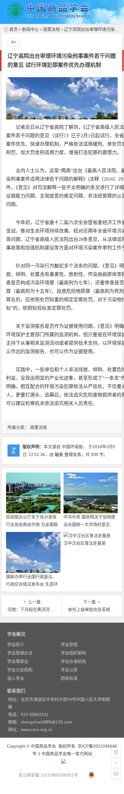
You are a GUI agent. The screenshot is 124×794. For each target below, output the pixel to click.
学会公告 (69, 669)
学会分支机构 (20, 669)
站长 (59, 454)
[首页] (116, 752)
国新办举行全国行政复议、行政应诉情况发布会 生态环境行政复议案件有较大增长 (32, 584)
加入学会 (15, 678)
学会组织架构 (73, 652)
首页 (13, 29)
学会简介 (15, 644)
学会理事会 (17, 661)
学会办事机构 (73, 661)
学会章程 (69, 644)
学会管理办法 (20, 652)
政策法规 (51, 29)
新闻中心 (30, 29)
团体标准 (69, 678)
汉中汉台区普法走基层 (85, 543)
